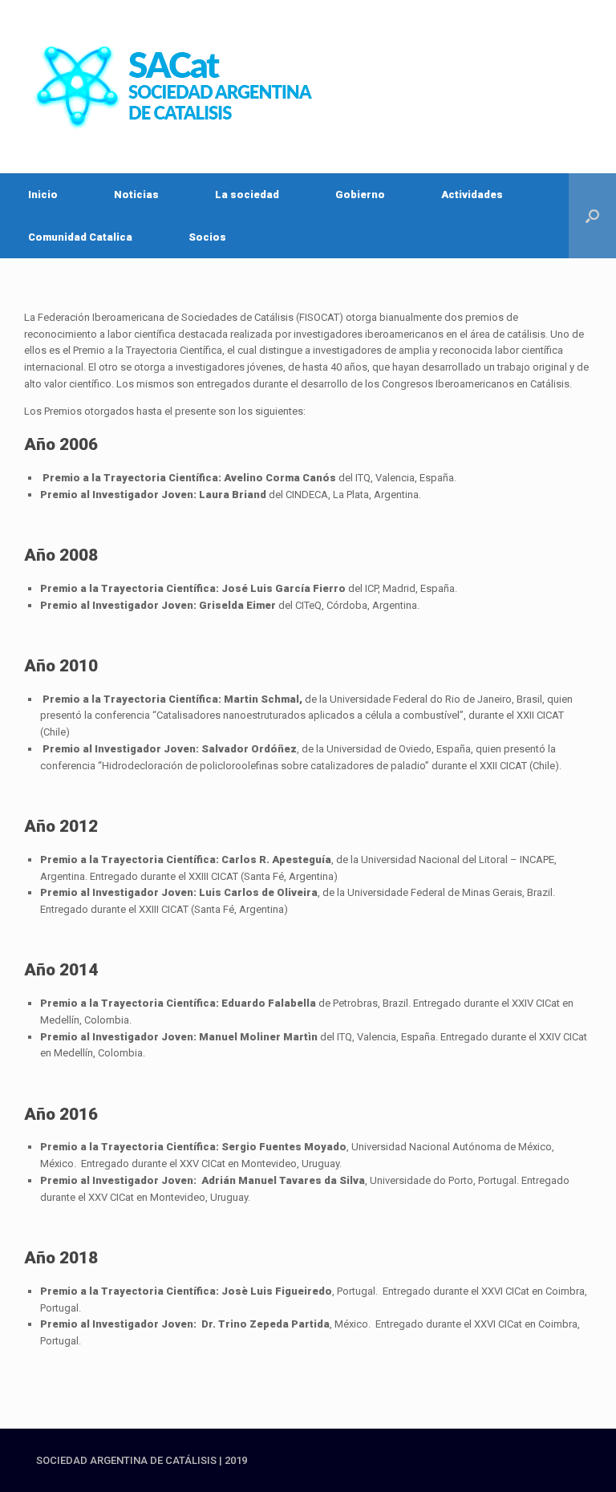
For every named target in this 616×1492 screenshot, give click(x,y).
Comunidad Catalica (80, 237)
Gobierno (360, 195)
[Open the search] (592, 215)
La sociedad (247, 195)
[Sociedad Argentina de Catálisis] (177, 86)
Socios (207, 237)
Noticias (136, 195)
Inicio (43, 195)
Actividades (472, 195)
